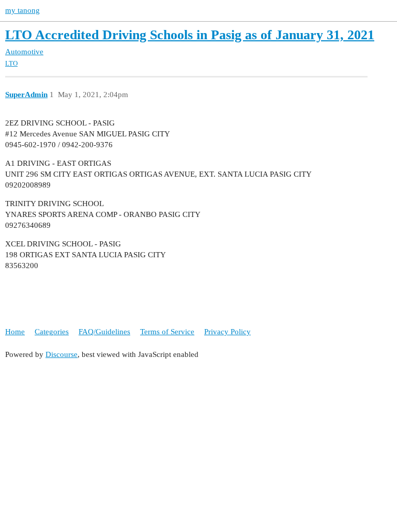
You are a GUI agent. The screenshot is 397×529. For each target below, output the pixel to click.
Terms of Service (167, 332)
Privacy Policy (227, 332)
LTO (11, 63)
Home (15, 332)
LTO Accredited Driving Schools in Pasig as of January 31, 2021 (189, 34)
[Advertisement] (198, 440)
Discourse (61, 354)
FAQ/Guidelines (104, 332)
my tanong (22, 10)
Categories (52, 332)
